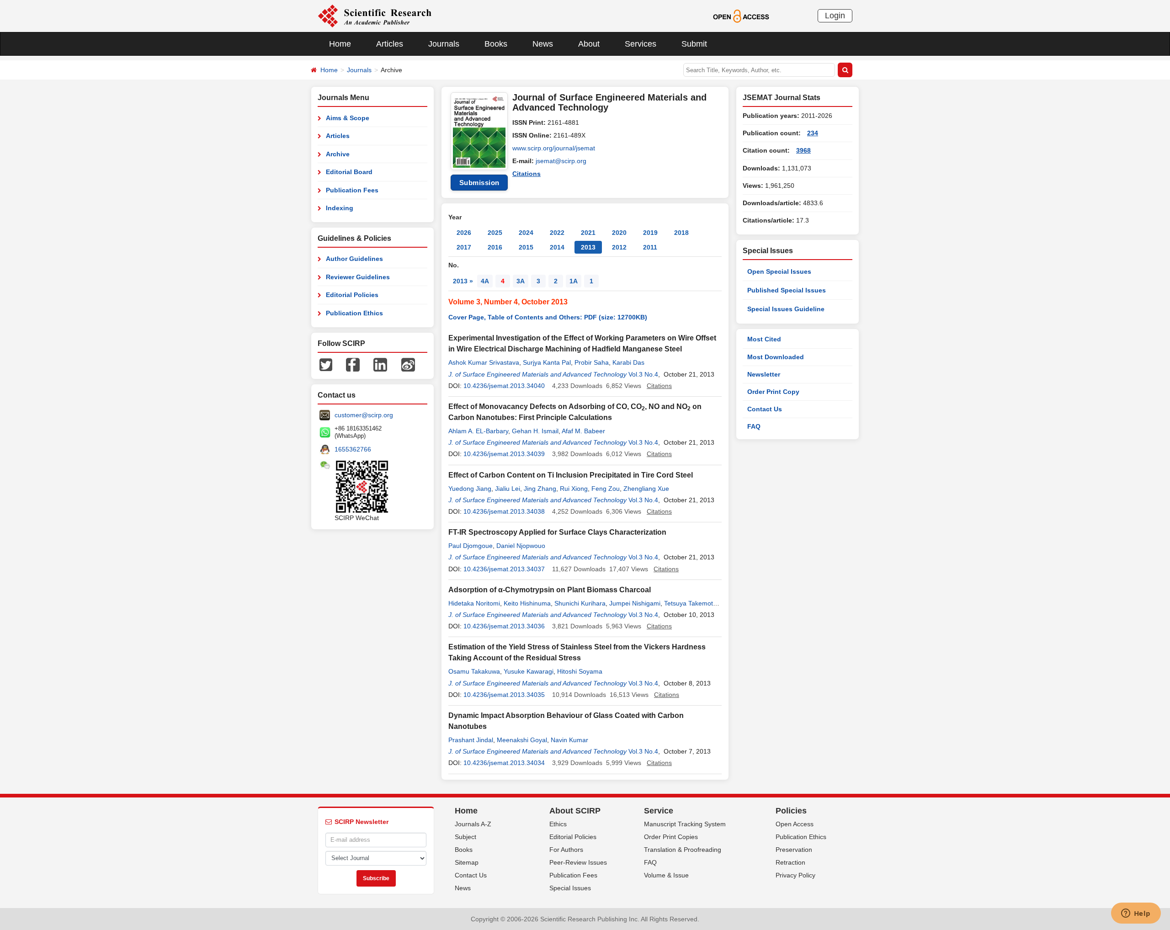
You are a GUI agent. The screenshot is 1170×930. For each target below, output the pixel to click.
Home (340, 43)
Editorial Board (349, 171)
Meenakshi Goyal (522, 740)
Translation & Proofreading (682, 849)
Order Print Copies (671, 836)
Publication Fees (352, 190)
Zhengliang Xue (646, 488)
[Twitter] (325, 364)
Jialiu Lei (507, 488)
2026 (464, 232)
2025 (495, 232)
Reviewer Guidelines (358, 277)
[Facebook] (353, 364)
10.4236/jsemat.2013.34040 (504, 385)
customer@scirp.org (364, 415)
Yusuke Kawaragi (528, 671)
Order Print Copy (773, 391)
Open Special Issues (779, 271)
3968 (803, 150)
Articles (389, 43)
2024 (526, 232)
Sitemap (467, 862)
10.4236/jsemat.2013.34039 (504, 453)
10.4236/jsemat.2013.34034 (504, 762)
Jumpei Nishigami (634, 603)
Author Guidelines (354, 258)
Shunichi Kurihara (580, 603)
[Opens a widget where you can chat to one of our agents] (1136, 914)
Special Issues (570, 888)
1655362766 (353, 449)
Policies (791, 810)
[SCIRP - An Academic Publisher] (374, 15)
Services (640, 43)
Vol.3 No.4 (643, 374)
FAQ (753, 426)
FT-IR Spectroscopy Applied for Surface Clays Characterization (557, 532)
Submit (694, 43)
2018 (681, 232)
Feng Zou (605, 488)
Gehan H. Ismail (535, 431)
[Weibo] (408, 364)
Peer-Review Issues (578, 862)
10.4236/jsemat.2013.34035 (504, 694)
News (542, 43)
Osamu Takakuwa (474, 671)
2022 (557, 232)
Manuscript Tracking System (685, 824)
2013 (588, 247)
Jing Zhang (540, 488)
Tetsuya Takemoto (690, 603)
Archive (338, 154)
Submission (479, 182)
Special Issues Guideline (785, 309)
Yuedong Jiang (469, 488)
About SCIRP (575, 810)
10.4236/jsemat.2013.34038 (504, 511)
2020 (619, 232)
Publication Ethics (354, 313)
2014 (557, 247)
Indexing (339, 208)
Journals (443, 43)
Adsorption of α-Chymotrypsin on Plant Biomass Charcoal (549, 590)
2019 (650, 232)
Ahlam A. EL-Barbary (478, 431)
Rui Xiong (574, 488)
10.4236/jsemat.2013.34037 (504, 569)
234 (812, 133)
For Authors (566, 849)
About (589, 43)
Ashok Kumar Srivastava (483, 362)
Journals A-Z (473, 824)
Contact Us (764, 409)
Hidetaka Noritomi (474, 603)
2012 (619, 247)
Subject (465, 836)
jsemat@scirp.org (561, 161)
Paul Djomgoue (470, 545)
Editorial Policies (352, 294)
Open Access (795, 824)
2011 (650, 247)
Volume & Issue (666, 875)
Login (835, 15)
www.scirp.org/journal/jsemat (553, 148)
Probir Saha (591, 362)
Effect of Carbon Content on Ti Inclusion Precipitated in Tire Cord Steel (570, 475)
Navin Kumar (569, 740)
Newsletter (763, 374)
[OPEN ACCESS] (741, 15)
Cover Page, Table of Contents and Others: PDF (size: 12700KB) (547, 317)
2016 (495, 247)
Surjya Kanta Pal (547, 362)
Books (495, 43)
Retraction (790, 862)
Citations (526, 173)
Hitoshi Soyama (579, 671)
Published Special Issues (786, 290)
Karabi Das (628, 362)
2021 (588, 232)
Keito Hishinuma (527, 603)
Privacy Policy (795, 875)
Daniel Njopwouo (520, 545)
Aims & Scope (347, 118)
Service (658, 810)
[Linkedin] (380, 364)
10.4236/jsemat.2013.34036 (504, 626)
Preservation (794, 849)
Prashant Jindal (470, 740)
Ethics (558, 824)
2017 (464, 247)
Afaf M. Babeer (583, 431)
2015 (526, 247)
